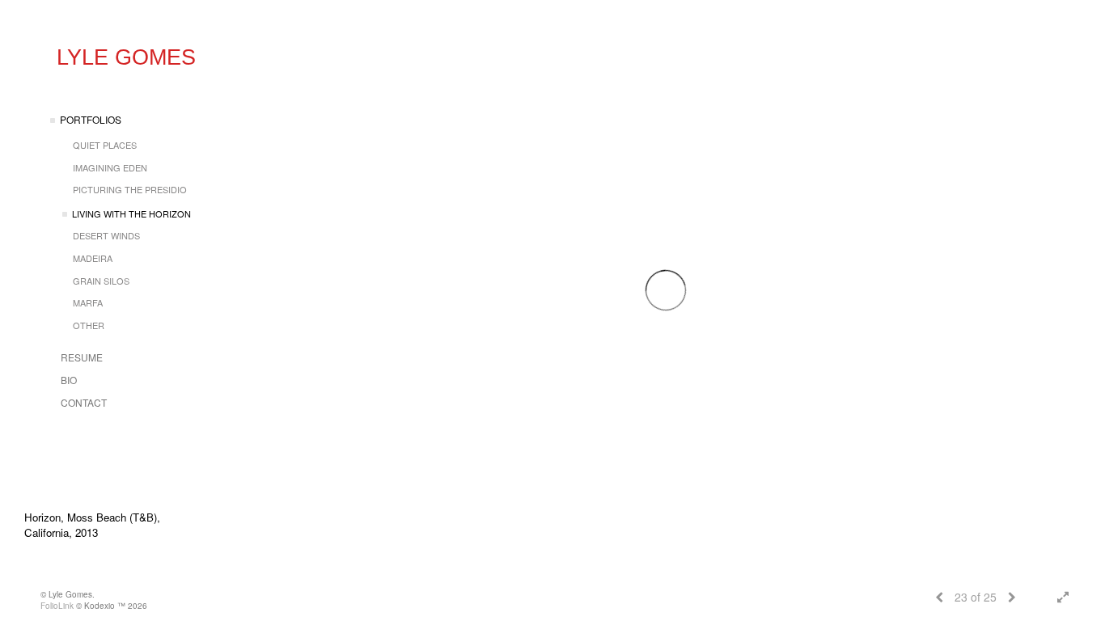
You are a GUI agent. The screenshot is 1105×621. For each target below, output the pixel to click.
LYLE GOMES (126, 57)
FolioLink (57, 605)
